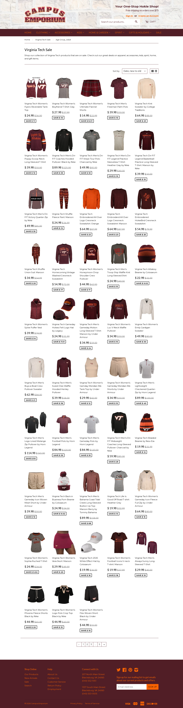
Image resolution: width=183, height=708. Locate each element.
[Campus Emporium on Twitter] (119, 670)
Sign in (129, 16)
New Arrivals (31, 678)
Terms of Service (92, 703)
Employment (54, 689)
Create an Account (148, 16)
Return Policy (54, 685)
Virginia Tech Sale (43, 40)
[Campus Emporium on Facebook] (124, 670)
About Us (52, 674)
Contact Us (53, 678)
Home (28, 32)
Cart (152, 21)
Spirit (119, 32)
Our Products (31, 674)
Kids (80, 32)
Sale (159, 32)
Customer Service (57, 682)
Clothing (42, 32)
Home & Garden (99, 32)
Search (28, 685)
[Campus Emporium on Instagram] (136, 670)
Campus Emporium (39, 703)
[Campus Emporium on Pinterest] (130, 670)
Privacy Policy (76, 703)
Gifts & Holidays (139, 32)
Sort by (116, 71)
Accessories (63, 32)
